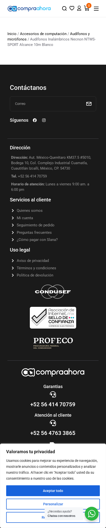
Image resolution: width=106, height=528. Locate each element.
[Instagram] (44, 120)
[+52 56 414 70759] (53, 394)
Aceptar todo (53, 491)
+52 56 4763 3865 (52, 433)
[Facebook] (35, 120)
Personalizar (53, 504)
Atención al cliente (53, 415)
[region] (53, 486)
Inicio (12, 34)
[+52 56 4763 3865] (53, 423)
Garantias (53, 386)
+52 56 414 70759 (52, 404)
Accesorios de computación (43, 34)
